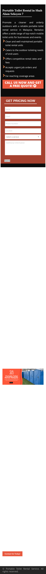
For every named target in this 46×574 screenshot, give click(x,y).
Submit (7, 161)
